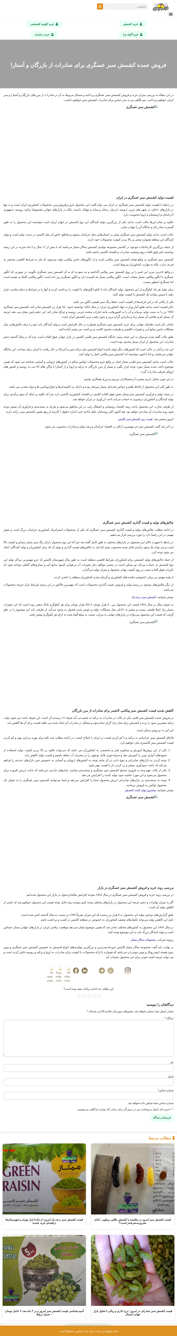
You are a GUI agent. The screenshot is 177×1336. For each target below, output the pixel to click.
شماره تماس (165, 1090)
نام (172, 1062)
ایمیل (171, 1076)
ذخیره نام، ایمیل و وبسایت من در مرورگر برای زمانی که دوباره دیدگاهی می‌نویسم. (124, 1109)
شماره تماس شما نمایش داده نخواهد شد (151, 1103)
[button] (171, 14)
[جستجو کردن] (100, 6)
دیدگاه (169, 1018)
